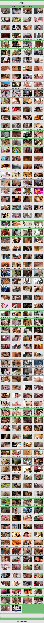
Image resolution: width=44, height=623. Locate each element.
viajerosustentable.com (23, 621)
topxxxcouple (22, 2)
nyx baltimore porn (22, 3)
